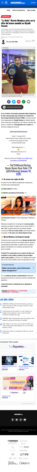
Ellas (24, 444)
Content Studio (24, 447)
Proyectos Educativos (18, 10)
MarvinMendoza (12, 291)
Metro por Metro (13, 459)
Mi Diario (13, 444)
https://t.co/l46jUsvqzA (25, 158)
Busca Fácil (24, 450)
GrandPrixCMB (23, 291)
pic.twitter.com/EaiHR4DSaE (18, 160)
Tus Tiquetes (13, 451)
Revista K (13, 447)
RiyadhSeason (6, 292)
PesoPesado (15, 292)
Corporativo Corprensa (13, 441)
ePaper (33, 2)
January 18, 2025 (23, 172)
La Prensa (24, 441)
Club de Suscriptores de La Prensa (13, 454)
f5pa (24, 454)
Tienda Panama (13, 463)
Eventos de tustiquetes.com (28, 403)
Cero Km (24, 463)
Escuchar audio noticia (14, 107)
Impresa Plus (24, 459)
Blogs (8, 10)
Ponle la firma (31, 10)
